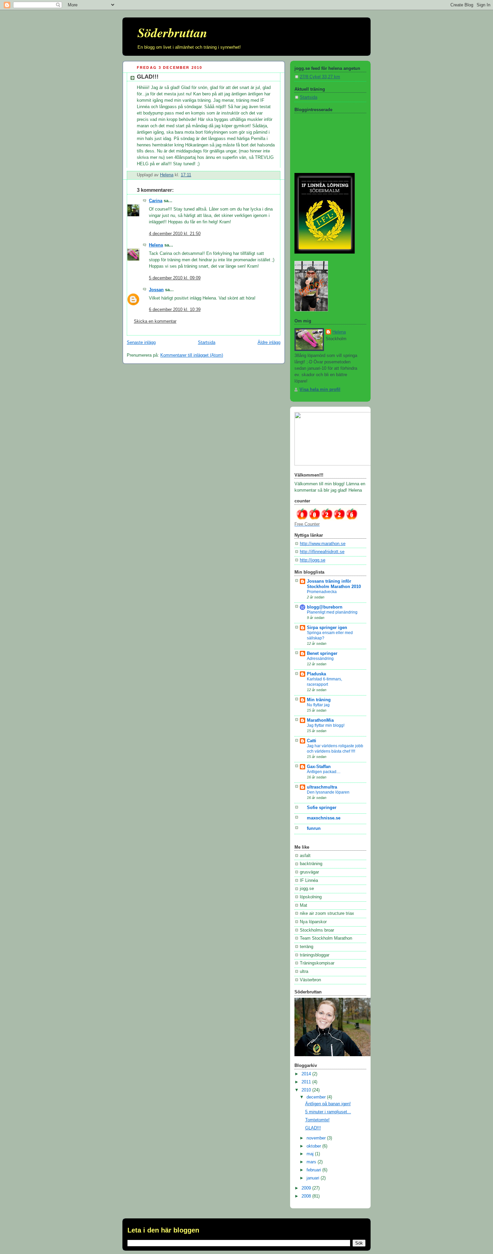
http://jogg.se (312, 560)
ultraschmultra (322, 787)
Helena (156, 245)
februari (314, 1170)
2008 (307, 1196)
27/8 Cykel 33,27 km (320, 77)
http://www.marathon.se (322, 543)
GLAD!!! (313, 1128)
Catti (311, 740)
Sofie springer (321, 807)
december (317, 1097)
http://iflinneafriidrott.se (322, 551)
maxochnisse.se (323, 818)
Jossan (156, 289)
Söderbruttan (172, 32)
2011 (307, 1082)
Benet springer (322, 653)
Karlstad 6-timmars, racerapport (324, 682)
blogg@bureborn (324, 607)
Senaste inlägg (141, 342)
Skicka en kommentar (155, 321)
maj (311, 1154)
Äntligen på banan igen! (328, 1104)
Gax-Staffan (319, 766)
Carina (155, 200)
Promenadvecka (322, 591)
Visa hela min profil (319, 389)
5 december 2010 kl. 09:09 (175, 278)
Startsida (206, 342)
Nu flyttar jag (318, 705)
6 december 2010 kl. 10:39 (175, 309)
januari (314, 1178)
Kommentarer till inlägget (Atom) (191, 355)
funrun (314, 828)
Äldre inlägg (269, 342)
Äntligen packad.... (323, 771)
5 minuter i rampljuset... (328, 1112)
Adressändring (320, 658)
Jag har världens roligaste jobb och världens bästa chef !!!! (335, 749)
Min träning (319, 700)
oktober (314, 1146)
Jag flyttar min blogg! (325, 725)
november (317, 1138)
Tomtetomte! (317, 1120)
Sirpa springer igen (327, 627)
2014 (307, 1074)
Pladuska (316, 674)
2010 (307, 1090)
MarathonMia (320, 720)
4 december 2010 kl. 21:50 (175, 233)
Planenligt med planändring (332, 612)
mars (312, 1162)
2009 (307, 1188)
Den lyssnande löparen (328, 792)
